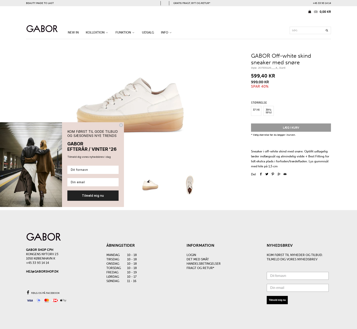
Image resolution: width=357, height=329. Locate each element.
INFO (165, 32)
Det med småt (198, 259)
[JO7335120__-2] (150, 185)
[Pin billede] (273, 174)
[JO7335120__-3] (189, 185)
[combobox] (310, 30)
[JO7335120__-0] (130, 107)
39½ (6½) (269, 111)
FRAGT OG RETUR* (200, 268)
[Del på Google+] (279, 174)
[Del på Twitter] (267, 174)
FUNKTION (123, 32)
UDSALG (148, 32)
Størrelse (259, 102)
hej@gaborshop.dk (42, 271)
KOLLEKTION (95, 32)
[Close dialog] (121, 125)
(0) (322, 12)
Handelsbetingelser (204, 264)
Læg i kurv (291, 127)
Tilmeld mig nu (277, 300)
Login (191, 255)
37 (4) (256, 109)
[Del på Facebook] (261, 174)
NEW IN (73, 32)
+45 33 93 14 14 (322, 3)
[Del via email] (285, 174)
